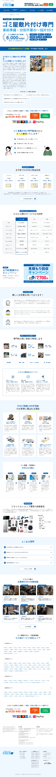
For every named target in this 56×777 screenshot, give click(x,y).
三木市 (25, 665)
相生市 (43, 663)
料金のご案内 (6, 10)
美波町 (31, 694)
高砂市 (30, 665)
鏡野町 (6, 651)
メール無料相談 (45, 4)
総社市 (33, 647)
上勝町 (49, 692)
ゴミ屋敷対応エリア (15, 10)
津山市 (15, 647)
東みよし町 (21, 696)
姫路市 (10, 663)
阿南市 (20, 692)
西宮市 (24, 663)
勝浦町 (45, 692)
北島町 (45, 694)
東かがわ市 (37, 680)
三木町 (47, 680)
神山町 (17, 694)
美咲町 (31, 651)
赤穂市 (11, 665)
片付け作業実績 (49, 10)
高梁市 (38, 647)
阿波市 (31, 692)
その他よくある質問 (28, 568)
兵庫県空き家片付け (35, 763)
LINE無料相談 (50, 4)
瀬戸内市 (6, 649)
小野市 (39, 665)
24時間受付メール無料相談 (35, 116)
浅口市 (25, 649)
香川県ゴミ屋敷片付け (35, 756)
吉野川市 (26, 692)
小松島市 (16, 692)
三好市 (40, 692)
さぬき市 (31, 680)
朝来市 (28, 667)
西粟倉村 (20, 651)
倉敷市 (10, 647)
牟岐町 (26, 694)
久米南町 (26, 651)
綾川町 (11, 682)
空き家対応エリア (23, 10)
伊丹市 (38, 663)
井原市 (29, 647)
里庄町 (39, 649)
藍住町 (49, 694)
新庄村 (48, 649)
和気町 (30, 649)
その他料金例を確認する (28, 198)
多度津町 (21, 682)
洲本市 (29, 663)
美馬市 (35, 692)
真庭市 (16, 649)
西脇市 (16, 665)
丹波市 (17, 667)
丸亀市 (10, 680)
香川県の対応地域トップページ (38, 682)
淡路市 (33, 667)
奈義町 (15, 651)
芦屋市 (33, 663)
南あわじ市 (22, 667)
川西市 (34, 665)
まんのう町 (27, 682)
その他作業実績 (28, 626)
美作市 (20, 649)
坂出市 (15, 680)
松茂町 (40, 694)
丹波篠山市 (7, 667)
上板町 (10, 696)
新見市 (43, 647)
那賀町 (21, 694)
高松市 (6, 680)
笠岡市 (24, 647)
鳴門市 (10, 692)
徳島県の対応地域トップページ (32, 696)
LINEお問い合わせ (46, 754)
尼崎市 (15, 663)
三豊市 (43, 680)
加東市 (42, 667)
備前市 (47, 647)
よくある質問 (41, 10)
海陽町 (35, 694)
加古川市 (6, 665)
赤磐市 (11, 649)
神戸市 (6, 663)
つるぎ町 (16, 696)
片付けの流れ (32, 10)
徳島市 (6, 692)
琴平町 (16, 682)
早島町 (34, 649)
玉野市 (19, 647)
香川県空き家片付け (35, 765)
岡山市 (6, 647)
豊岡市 (47, 663)
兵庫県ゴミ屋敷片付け (35, 754)
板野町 (6, 696)
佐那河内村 (7, 694)
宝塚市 (20, 665)
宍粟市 (37, 667)
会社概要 (44, 756)
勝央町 (10, 651)
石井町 (12, 694)
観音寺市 (26, 680)
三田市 (44, 665)
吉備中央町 (36, 651)
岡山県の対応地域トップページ (11, 653)
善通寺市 (20, 680)
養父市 (12, 667)
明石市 (19, 663)
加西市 (48, 665)
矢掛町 (44, 649)
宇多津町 (6, 682)
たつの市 (47, 667)
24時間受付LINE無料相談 (45, 116)
